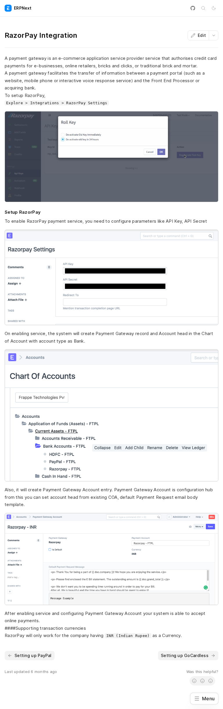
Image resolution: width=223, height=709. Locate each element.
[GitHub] (192, 8)
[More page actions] (213, 35)
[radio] (194, 681)
